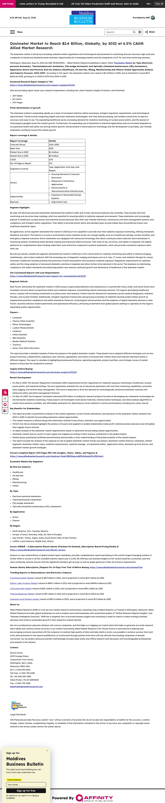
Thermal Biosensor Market (22, 594)
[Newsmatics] (5, 411)
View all (159, 4)
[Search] (134, 32)
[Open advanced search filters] (140, 32)
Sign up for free (26, 790)
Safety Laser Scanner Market (24, 583)
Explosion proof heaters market (24, 599)
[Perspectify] (5, 399)
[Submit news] (5, 392)
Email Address (14, 780)
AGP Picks (7, 4)
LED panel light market (21, 588)
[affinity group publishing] (5, 405)
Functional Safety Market (22, 578)
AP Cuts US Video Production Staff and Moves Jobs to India (105, 3)
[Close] (47, 750)
